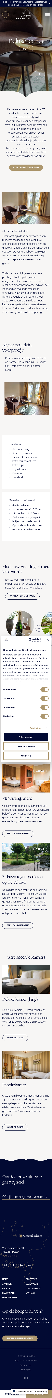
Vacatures (11, 58)
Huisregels (26, 1369)
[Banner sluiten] (48, 640)
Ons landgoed (33, 1288)
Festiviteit (31, 1279)
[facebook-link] (13, 1265)
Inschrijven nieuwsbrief (20, 1338)
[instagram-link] (5, 1265)
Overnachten (9, 1297)
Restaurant (8, 1293)
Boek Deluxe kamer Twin (26, 167)
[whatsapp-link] (29, 1265)
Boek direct (37, 5)
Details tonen (36, 728)
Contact (10, 64)
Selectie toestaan (26, 746)
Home (5, 1279)
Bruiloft (7, 1288)
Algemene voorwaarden (26, 1360)
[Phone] (5, 14)
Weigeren (26, 755)
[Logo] (26, 14)
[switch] (44, 698)
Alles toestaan (26, 737)
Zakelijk (7, 1284)
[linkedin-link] (21, 1265)
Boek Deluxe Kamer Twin (22, 596)
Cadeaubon (32, 1284)
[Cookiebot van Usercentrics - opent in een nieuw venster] (30, 640)
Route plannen (10, 1255)
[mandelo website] (26, 1377)
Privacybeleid (26, 1365)
